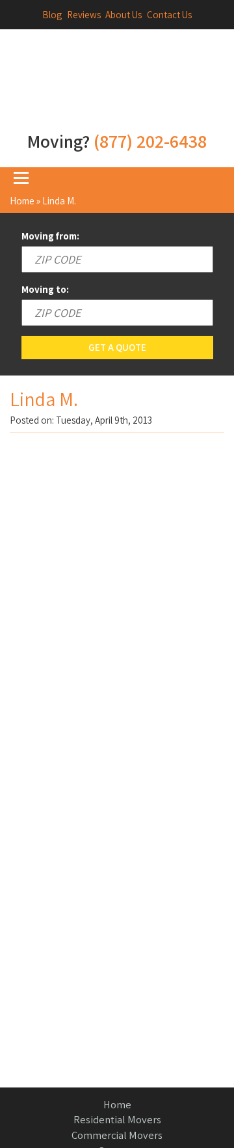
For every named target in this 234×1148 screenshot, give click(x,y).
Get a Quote (117, 347)
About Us (123, 14)
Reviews (84, 14)
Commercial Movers (117, 1135)
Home (22, 201)
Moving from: (50, 236)
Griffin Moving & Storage (117, 86)
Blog (52, 14)
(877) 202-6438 (150, 141)
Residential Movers (117, 1119)
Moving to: (45, 289)
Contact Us (169, 14)
